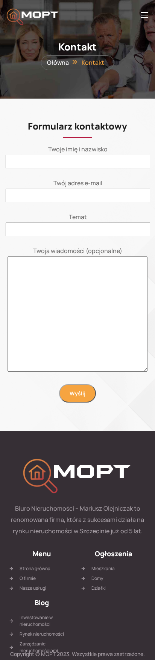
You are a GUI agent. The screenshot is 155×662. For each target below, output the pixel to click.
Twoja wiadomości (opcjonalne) (77, 251)
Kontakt (93, 62)
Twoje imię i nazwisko (78, 149)
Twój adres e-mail (77, 183)
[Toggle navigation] (143, 14)
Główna (58, 62)
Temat (78, 217)
